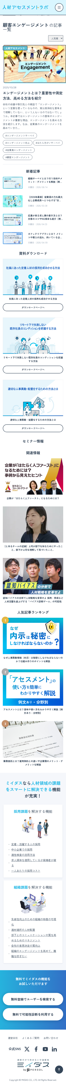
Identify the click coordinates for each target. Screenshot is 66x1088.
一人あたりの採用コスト (25, 870)
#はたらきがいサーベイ (48, 142)
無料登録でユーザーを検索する (33, 999)
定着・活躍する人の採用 (25, 844)
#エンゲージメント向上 (17, 142)
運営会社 (13, 1038)
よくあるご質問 (30, 1038)
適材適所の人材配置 (23, 930)
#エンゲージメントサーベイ (19, 135)
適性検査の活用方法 (23, 855)
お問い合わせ (50, 1038)
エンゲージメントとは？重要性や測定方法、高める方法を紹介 (33, 95)
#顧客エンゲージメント (17, 157)
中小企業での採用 (21, 849)
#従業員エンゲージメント (18, 150)
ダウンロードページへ (33, 307)
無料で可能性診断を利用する (33, 1014)
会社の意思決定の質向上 (25, 945)
